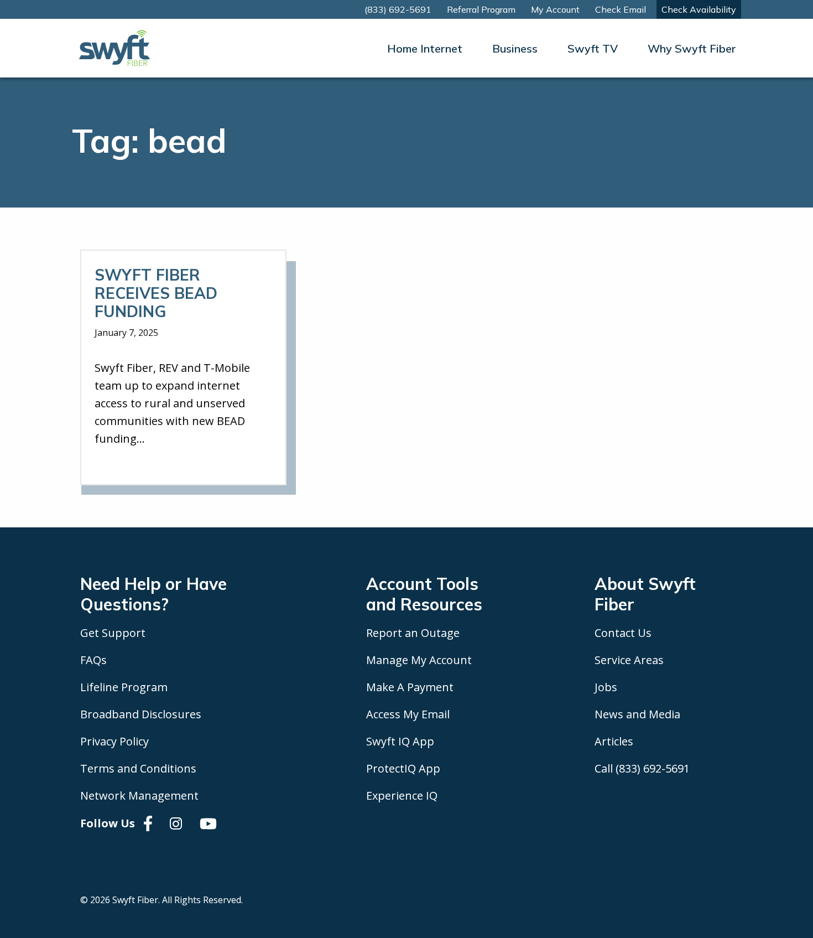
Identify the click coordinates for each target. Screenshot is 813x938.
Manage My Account (419, 659)
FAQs (93, 659)
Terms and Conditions (138, 768)
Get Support (112, 632)
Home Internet (424, 48)
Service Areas (629, 659)
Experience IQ (401, 795)
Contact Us (623, 632)
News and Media (637, 714)
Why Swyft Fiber (692, 48)
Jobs (606, 687)
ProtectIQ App (403, 768)
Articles (614, 741)
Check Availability (698, 9)
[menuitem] (424, 48)
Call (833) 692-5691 (642, 768)
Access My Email (408, 714)
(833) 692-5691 (397, 9)
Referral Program (481, 9)
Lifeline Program (124, 687)
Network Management (139, 795)
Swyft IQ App (400, 741)
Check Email (620, 9)
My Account (555, 9)
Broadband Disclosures (140, 714)
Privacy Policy (114, 741)
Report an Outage (413, 632)
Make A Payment (410, 687)
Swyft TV (592, 48)
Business (515, 48)
